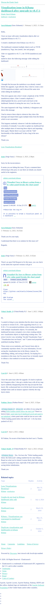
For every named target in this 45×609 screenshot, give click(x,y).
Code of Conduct (8, 578)
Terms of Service (32, 544)
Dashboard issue (7, 508)
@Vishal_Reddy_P (8, 409)
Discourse (13, 553)
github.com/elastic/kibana (12, 178)
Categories (11, 544)
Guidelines (21, 544)
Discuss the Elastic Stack (9, 2)
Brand (4, 576)
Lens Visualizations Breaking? (11, 147)
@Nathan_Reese (7, 455)
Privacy (4, 573)
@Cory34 (19, 409)
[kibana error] (22, 72)
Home (3, 544)
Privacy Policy (6, 548)
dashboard (4, 17)
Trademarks (6, 569)
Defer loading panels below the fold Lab (20, 411)
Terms (4, 571)
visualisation (12, 17)
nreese (33, 282)
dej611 (33, 205)
